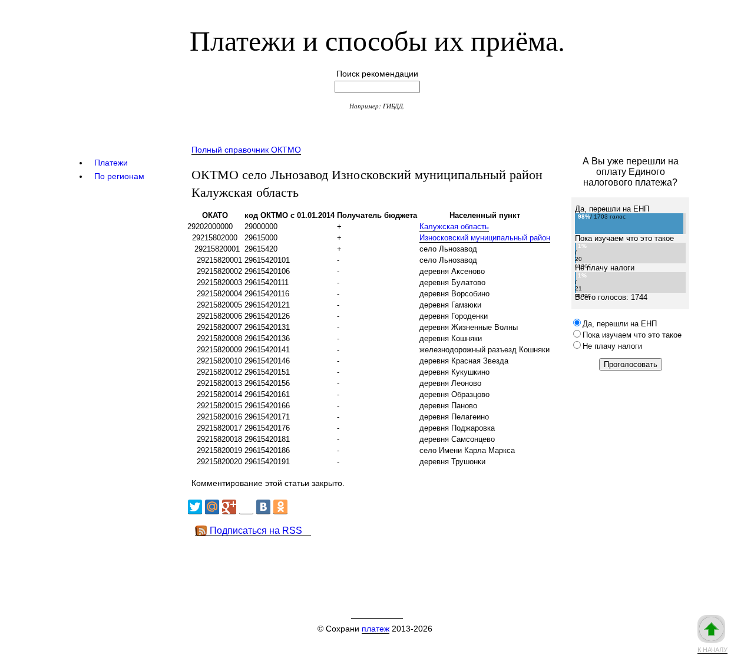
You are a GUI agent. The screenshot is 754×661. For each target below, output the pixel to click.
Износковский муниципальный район (484, 237)
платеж (375, 628)
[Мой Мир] (212, 507)
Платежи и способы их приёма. (377, 39)
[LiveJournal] (246, 507)
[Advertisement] (400, 562)
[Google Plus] (229, 507)
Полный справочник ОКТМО (246, 149)
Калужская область (454, 226)
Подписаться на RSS (256, 531)
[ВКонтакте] (263, 507)
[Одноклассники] (280, 507)
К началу (712, 649)
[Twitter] (195, 507)
